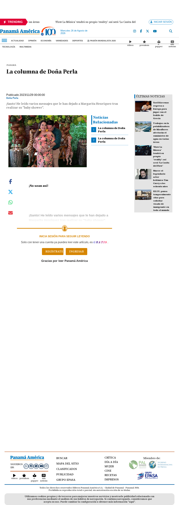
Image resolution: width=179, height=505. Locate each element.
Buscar (61, 458)
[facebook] (141, 31)
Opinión (32, 41)
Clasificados (66, 469)
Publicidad (65, 474)
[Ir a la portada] (20, 32)
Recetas (111, 475)
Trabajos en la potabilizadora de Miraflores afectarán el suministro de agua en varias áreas (161, 132)
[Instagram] (134, 31)
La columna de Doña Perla (111, 129)
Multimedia (25, 47)
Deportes (77, 41)
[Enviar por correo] (10, 213)
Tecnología (8, 47)
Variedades (62, 41)
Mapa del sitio (67, 463)
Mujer (109, 466)
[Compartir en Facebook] (10, 181)
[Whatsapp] (26, 466)
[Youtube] (155, 31)
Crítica (110, 457)
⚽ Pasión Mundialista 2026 (101, 41)
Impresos (112, 479)
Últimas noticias (150, 96)
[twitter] (147, 31)
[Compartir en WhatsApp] (10, 203)
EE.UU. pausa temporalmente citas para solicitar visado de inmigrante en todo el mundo (162, 201)
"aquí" (131, 501)
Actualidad (17, 41)
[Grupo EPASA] (147, 478)
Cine (108, 471)
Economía (46, 41)
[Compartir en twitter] (10, 192)
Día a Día (111, 462)
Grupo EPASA (65, 480)
